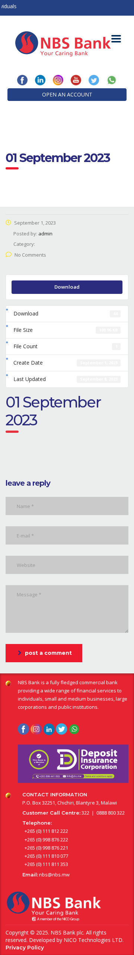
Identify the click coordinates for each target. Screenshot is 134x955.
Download (67, 286)
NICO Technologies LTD (93, 939)
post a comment (48, 653)
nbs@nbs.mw (54, 874)
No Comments (30, 254)
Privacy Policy (25, 947)
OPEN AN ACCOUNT (67, 94)
